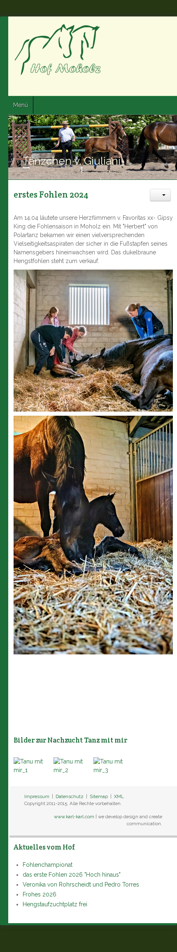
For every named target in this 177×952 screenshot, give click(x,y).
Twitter (152, 86)
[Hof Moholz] (58, 49)
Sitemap (99, 796)
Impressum (36, 796)
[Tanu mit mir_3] (113, 765)
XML (119, 796)
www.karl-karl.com (74, 816)
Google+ (167, 86)
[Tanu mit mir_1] (34, 765)
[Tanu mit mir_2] (73, 765)
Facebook (138, 86)
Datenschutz (70, 796)
